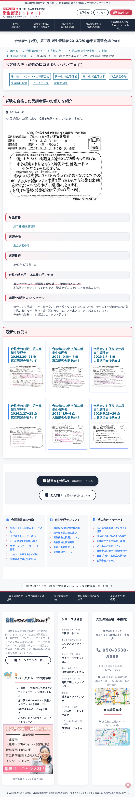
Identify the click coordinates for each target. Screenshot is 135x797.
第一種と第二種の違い (65, 532)
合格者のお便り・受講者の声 (112, 550)
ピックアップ (41, 83)
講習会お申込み (121, 12)
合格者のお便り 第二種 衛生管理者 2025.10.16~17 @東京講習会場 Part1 (67, 354)
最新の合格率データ (64, 547)
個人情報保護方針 (61, 597)
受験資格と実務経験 (64, 542)
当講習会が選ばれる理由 (23, 559)
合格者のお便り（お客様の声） (44, 50)
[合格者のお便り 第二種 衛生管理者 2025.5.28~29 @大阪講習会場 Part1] (109, 433)
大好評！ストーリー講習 (23, 536)
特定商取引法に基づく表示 (89, 597)
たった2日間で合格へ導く (24, 541)
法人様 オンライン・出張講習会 (30, 76)
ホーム (15, 25)
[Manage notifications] (128, 785)
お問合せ (84, 12)
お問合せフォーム (106, 560)
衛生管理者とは (93, 25)
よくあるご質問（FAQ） (110, 545)
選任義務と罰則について (66, 537)
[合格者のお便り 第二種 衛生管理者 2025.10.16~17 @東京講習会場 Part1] (67, 377)
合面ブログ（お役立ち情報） (112, 555)
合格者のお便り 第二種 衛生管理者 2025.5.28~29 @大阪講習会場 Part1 (109, 411)
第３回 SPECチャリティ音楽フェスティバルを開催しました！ (34, 702)
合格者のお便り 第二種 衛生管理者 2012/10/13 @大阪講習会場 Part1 (66, 585)
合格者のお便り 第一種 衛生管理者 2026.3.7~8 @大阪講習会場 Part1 (109, 354)
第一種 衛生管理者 (66, 76)
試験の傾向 (61, 83)
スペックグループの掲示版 (33, 678)
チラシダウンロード (30, 660)
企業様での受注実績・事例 (111, 541)
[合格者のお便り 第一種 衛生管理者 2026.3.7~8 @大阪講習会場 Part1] (109, 377)
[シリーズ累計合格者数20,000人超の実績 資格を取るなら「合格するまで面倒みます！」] (27, 620)
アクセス (101, 12)
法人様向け (67, 25)
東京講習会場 (17, 56)
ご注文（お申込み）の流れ (24, 554)
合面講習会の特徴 (119, 25)
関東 (104, 50)
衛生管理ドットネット (23, 13)
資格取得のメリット (64, 552)
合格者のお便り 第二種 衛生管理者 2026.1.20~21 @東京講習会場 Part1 (26, 354)
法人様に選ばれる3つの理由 (111, 536)
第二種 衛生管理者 (82, 50)
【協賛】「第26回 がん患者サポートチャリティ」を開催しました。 (35, 691)
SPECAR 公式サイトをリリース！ (34, 711)
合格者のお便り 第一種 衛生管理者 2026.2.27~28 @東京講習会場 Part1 (26, 411)
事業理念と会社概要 (118, 597)
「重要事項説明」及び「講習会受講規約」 (25, 597)
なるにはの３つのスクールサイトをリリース (34, 720)
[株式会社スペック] (8, 675)
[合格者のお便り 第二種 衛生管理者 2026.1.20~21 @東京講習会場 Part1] (26, 377)
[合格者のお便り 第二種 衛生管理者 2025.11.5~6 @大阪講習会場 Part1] (67, 434)
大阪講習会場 (19, 83)
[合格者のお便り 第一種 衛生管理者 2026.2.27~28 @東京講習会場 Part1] (26, 435)
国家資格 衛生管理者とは (67, 527)
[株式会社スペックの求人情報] (28, 749)
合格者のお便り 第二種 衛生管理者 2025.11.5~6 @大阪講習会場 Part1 (67, 411)
